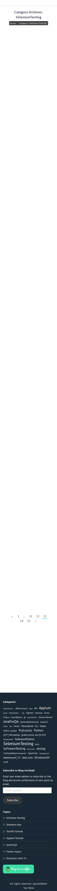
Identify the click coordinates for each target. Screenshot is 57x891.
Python (38, 730)
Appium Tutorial (14, 838)
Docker (47, 713)
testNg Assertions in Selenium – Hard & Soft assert (27, 168)
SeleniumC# (8, 739)
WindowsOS (42, 757)
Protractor (25, 730)
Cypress (29, 712)
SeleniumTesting (21, 57)
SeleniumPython (24, 739)
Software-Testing (15, 818)
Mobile (43, 726)
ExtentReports (16, 717)
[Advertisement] (28, 664)
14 (21, 621)
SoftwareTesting (14, 749)
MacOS (17, 726)
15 (28, 621)
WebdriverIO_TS (11, 757)
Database (39, 713)
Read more (18, 86)
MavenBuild (27, 726)
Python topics (13, 851)
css (13, 506)
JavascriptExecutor (29, 721)
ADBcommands (21, 708)
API (35, 708)
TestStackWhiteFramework (14, 753)
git (25, 717)
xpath (39, 506)
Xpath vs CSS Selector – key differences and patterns (26, 496)
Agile (30, 709)
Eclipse (6, 717)
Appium (45, 708)
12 (37, 616)
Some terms (31, 749)
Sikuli (37, 744)
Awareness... (14, 713)
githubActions (32, 717)
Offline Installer (10, 730)
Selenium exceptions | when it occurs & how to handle (27, 293)
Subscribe (12, 800)
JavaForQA (11, 721)
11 (30, 616)
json (10, 726)
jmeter (5, 726)
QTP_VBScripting (11, 734)
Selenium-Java (13, 824)
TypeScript (33, 753)
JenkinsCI (44, 722)
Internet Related (45, 717)
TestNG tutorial (14, 831)
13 (44, 616)
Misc (36, 726)
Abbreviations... (8, 709)
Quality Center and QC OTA (33, 735)
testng (34, 178)
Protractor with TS (16, 858)
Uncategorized (44, 753)
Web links (27, 757)
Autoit (5, 713)
